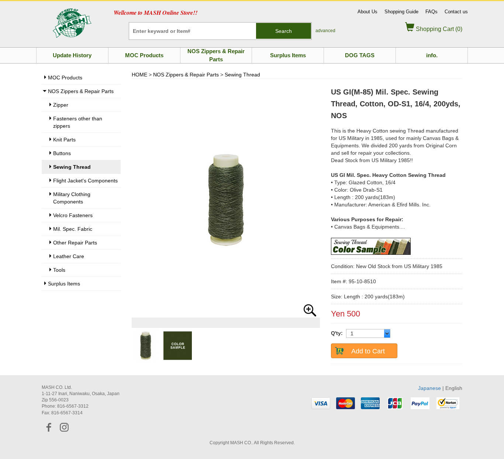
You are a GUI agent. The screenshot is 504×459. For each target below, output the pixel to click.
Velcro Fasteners (73, 215)
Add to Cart (368, 351)
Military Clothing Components (71, 198)
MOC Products (144, 55)
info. (432, 55)
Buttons (62, 153)
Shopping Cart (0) (438, 29)
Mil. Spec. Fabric (72, 229)
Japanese (429, 388)
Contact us (456, 11)
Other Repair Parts (75, 243)
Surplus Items (288, 55)
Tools (59, 270)
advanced (325, 30)
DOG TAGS (359, 55)
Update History (72, 55)
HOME (139, 75)
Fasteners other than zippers (77, 122)
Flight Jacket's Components (85, 181)
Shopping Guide (401, 11)
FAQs (431, 11)
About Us (367, 11)
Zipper (60, 105)
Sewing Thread (242, 75)
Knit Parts (64, 140)
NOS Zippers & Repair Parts (216, 55)
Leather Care (68, 256)
